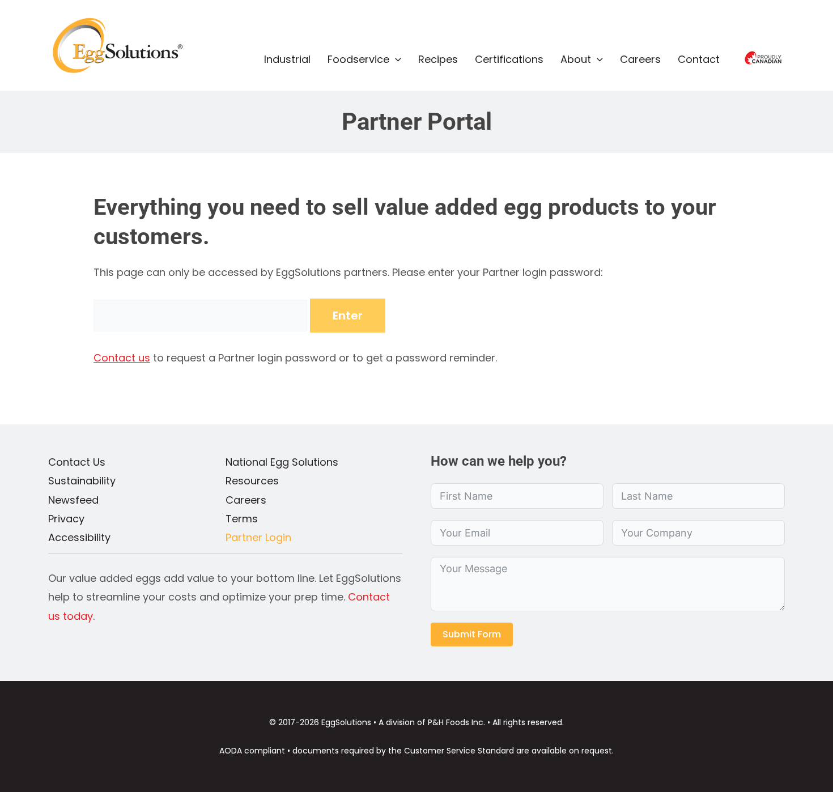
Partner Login (258, 537)
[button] (395, 59)
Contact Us (76, 462)
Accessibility (79, 537)
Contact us (122, 358)
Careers (246, 500)
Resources (252, 481)
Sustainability (82, 481)
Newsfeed (73, 500)
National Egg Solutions (282, 462)
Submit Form (472, 634)
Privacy (66, 519)
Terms (242, 519)
